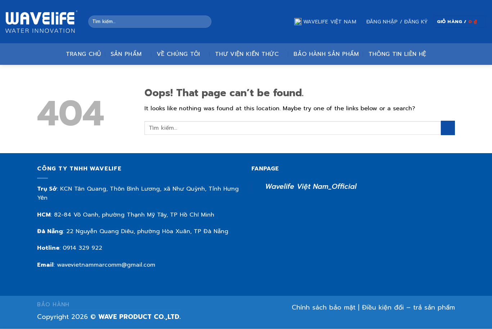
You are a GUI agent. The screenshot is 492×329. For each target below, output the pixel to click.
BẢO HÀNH (53, 304)
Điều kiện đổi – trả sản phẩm (408, 307)
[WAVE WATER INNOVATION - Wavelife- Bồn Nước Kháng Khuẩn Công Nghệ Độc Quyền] (41, 21)
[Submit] (204, 21)
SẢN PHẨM (126, 54)
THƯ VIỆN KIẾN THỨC (247, 54)
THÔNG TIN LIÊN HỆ (397, 54)
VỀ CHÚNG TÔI (178, 54)
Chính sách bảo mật (323, 307)
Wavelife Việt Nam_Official (311, 186)
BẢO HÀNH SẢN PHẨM (326, 54)
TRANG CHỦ (83, 54)
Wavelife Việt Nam (329, 22)
